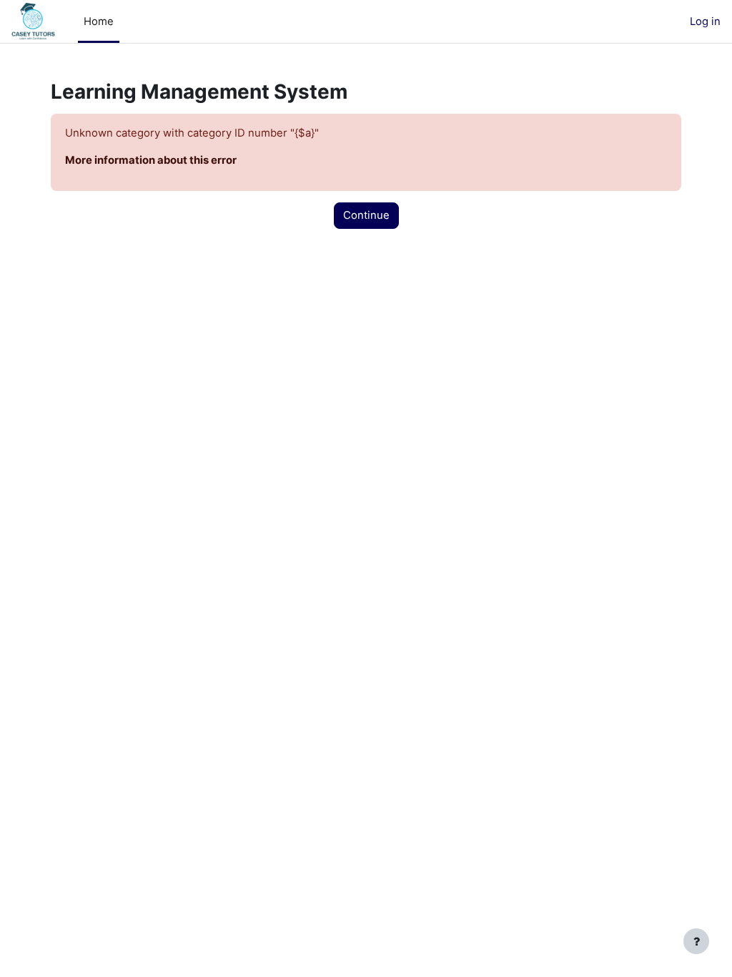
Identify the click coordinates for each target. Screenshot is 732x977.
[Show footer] (696, 941)
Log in (705, 21)
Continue (366, 215)
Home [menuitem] (99, 21)
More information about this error (151, 160)
